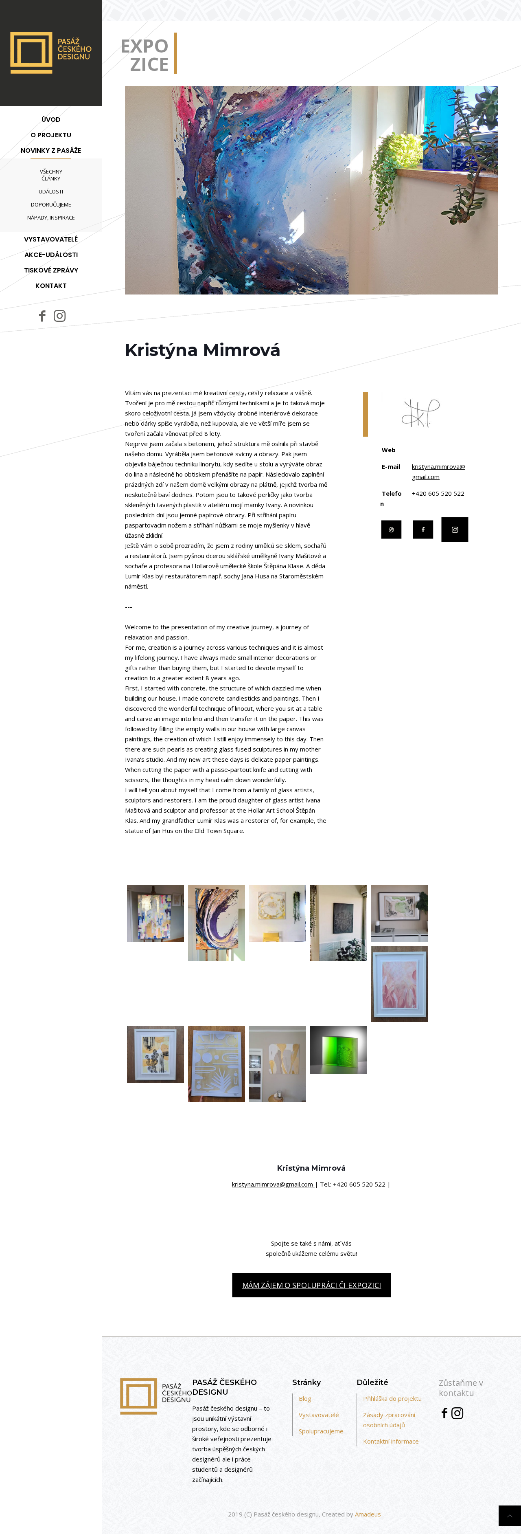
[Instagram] (457, 1415)
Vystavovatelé (319, 1415)
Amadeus (368, 1514)
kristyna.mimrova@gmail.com (273, 1184)
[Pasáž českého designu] (51, 53)
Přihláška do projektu (392, 1398)
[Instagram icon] (59, 315)
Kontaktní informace (391, 1441)
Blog (305, 1398)
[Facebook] (444, 1415)
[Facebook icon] (42, 315)
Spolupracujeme (321, 1431)
